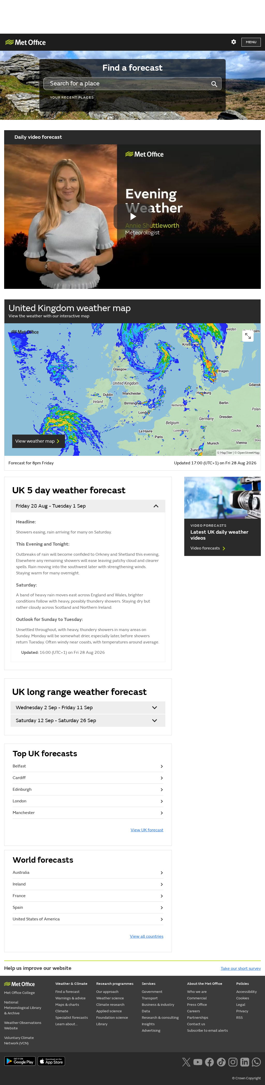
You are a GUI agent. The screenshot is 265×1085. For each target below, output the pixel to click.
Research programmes (115, 983)
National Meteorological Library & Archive (22, 1007)
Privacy (242, 1011)
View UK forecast (147, 830)
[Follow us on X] (186, 1061)
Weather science (110, 998)
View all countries (146, 936)
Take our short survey (241, 968)
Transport (150, 998)
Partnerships (197, 1017)
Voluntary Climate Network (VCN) (19, 1040)
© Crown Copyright (246, 1078)
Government (152, 991)
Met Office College (19, 993)
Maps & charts (67, 1004)
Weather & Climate (71, 983)
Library (101, 1024)
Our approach (107, 991)
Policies (242, 983)
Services (149, 983)
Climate (61, 1011)
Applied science (109, 1011)
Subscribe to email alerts (207, 1030)
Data (146, 1011)
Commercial (197, 998)
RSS (239, 1017)
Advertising (151, 1030)
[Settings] (233, 42)
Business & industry (158, 1004)
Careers (193, 1011)
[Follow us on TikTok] (221, 1061)
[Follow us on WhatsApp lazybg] (256, 1061)
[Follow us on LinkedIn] (244, 1061)
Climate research (110, 1004)
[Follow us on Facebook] (209, 1061)
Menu (251, 42)
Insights (148, 1024)
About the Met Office (204, 983)
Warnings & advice (70, 998)
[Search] (214, 83)
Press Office (197, 1004)
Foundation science (112, 1017)
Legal (240, 1004)
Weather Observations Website (22, 1025)
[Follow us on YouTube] (197, 1061)
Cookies (242, 998)
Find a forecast (67, 991)
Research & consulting (160, 1017)
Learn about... (66, 1024)
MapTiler (226, 453)
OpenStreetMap (249, 453)
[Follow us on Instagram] (232, 1061)
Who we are (197, 991)
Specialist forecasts (71, 1017)
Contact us (196, 1024)
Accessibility (246, 991)
